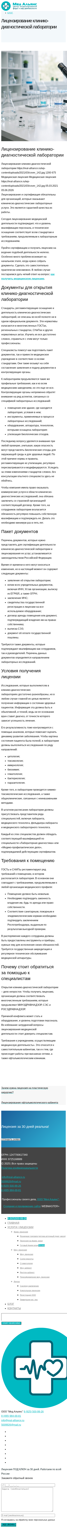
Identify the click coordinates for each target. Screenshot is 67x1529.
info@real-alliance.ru (13, 1177)
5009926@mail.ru (11, 1181)
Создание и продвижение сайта (21, 1206)
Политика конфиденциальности (19, 1168)
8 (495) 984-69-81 (11, 1190)
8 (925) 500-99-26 (11, 1186)
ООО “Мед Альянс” (48, 1199)
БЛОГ (10, 13)
